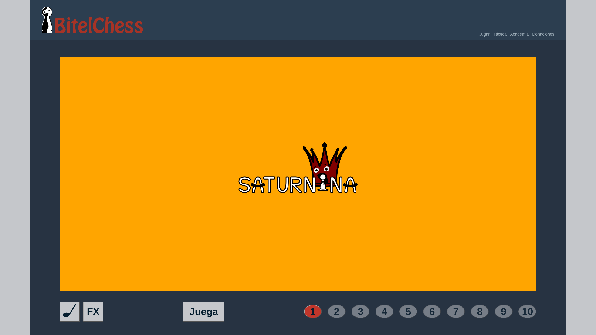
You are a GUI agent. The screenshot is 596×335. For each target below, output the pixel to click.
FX (93, 311)
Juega (203, 311)
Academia (519, 34)
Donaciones (543, 34)
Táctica (500, 34)
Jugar (484, 34)
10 (527, 311)
